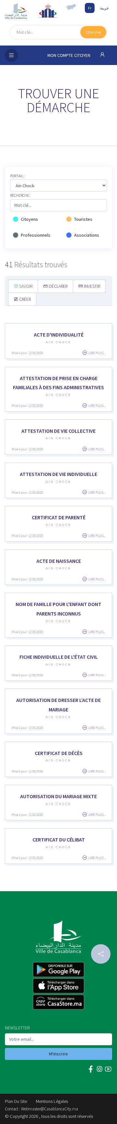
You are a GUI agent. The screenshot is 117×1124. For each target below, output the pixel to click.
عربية (104, 8)
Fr (89, 8)
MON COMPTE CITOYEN (69, 55)
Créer (24, 299)
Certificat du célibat (58, 839)
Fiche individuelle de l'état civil (59, 657)
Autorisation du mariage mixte (58, 796)
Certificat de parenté (58, 517)
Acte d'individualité (59, 334)
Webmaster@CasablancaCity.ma (49, 1109)
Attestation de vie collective (58, 431)
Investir (91, 286)
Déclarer (58, 286)
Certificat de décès (59, 753)
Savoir (25, 286)
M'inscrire (58, 1054)
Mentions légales (52, 1101)
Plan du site (16, 1101)
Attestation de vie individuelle (58, 474)
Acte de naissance (58, 561)
